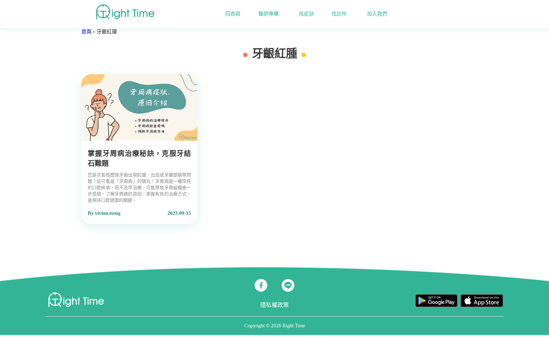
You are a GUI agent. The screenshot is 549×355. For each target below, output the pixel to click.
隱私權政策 (274, 305)
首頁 (86, 31)
